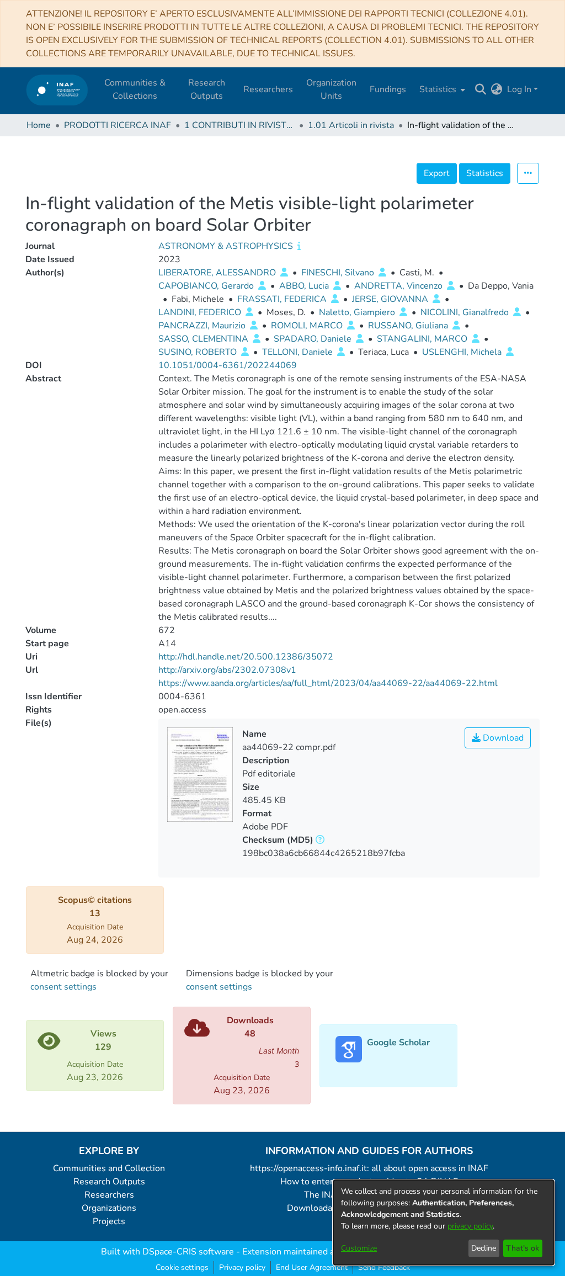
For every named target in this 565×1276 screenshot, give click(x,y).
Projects (109, 1221)
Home (38, 125)
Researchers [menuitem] (268, 89)
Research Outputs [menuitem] (206, 89)
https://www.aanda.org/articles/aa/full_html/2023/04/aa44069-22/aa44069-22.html (328, 683)
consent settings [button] (63, 987)
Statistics (484, 173)
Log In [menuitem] (519, 89)
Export (437, 173)
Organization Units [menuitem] (331, 89)
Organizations (109, 1208)
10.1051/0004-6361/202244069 (227, 365)
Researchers (109, 1195)
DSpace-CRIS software (188, 1252)
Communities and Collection (109, 1168)
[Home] (57, 90)
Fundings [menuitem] (388, 89)
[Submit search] (481, 89)
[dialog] (443, 1222)
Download (502, 738)
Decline (483, 1248)
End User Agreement (312, 1267)
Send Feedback (384, 1267)
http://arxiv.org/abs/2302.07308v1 (227, 670)
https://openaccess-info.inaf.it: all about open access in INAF (369, 1168)
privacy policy (470, 1226)
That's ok (522, 1248)
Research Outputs (109, 1182)
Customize (359, 1248)
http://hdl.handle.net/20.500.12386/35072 (245, 657)
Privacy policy (242, 1267)
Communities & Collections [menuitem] (135, 89)
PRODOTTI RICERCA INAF (117, 125)
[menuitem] (441, 89)
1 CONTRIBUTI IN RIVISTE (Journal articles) (239, 125)
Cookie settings (182, 1267)
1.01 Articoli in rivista (351, 125)
